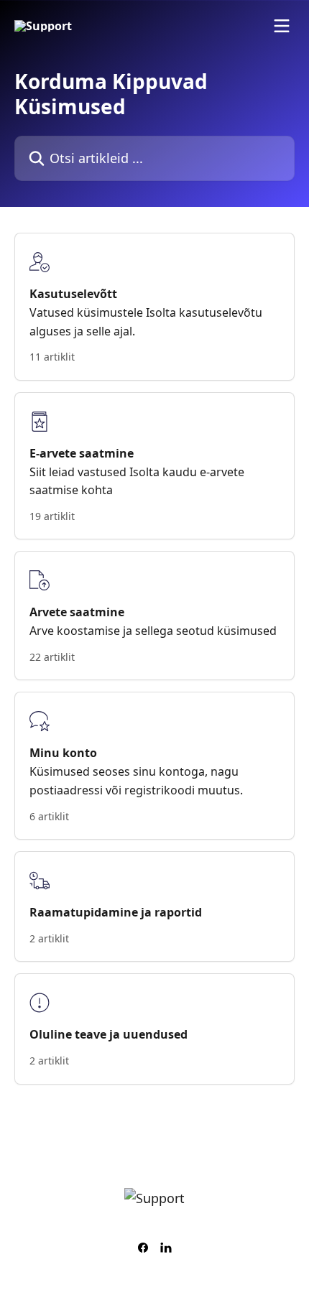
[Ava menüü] (282, 25)
